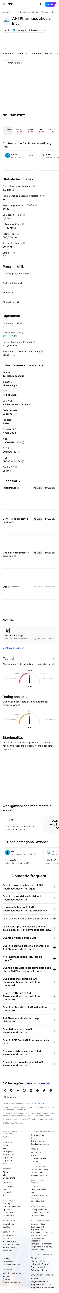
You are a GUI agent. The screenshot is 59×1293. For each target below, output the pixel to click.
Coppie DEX (8, 1160)
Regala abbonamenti (40, 1144)
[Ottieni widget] (53, 658)
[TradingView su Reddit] (51, 1090)
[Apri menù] (4, 4)
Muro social (8, 1238)
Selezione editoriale (11, 1264)
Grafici (6, 1137)
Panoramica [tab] (9, 53)
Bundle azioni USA (39, 1175)
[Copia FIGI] (23, 461)
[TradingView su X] (5, 1090)
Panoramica (36, 1152)
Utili (4, 1189)
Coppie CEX (8, 1157)
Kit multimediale (38, 1201)
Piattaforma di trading (40, 1270)
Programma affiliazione (41, 1284)
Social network (9, 1235)
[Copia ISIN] (23, 442)
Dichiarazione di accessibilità (38, 1239)
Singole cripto (9, 1154)
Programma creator (11, 1244)
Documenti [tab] (35, 53)
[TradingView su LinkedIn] (31, 1090)
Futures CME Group (39, 1170)
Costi (33, 1138)
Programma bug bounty (41, 1247)
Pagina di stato (37, 1250)
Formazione (8, 1261)
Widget (34, 1258)
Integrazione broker (39, 1281)
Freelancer (7, 1279)
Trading (6, 1258)
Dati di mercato (37, 1141)
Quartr (53, 1119)
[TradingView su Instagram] (24, 1090)
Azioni (5, 1145)
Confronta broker (38, 1158)
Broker (33, 1155)
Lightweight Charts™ (40, 1264)
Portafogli (7, 1203)
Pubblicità (35, 1278)
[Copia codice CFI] (13, 471)
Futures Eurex (37, 1173)
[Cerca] (40, 4)
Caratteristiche (37, 1135)
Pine (5, 1163)
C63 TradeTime (37, 1215)
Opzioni (6, 1209)
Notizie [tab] (48, 53)
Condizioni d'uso (38, 1224)
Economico (7, 1186)
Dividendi (7, 1192)
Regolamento (9, 1247)
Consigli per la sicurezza (41, 1244)
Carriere (34, 1198)
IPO (4, 1195)
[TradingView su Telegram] (38, 1090)
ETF (4, 1148)
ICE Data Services (38, 1103)
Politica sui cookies (39, 1235)
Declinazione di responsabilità (37, 1228)
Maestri (6, 1276)
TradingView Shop (39, 1209)
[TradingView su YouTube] (18, 1090)
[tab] (38, 488)
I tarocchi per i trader (40, 1212)
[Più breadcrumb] (14, 12)
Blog (33, 1192)
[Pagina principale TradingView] (10, 4)
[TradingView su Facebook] (11, 1090)
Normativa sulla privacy (41, 1232)
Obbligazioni (8, 1151)
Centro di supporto (39, 1195)
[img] (40, 30)
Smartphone (8, 1224)
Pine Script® (8, 1215)
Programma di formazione (42, 1287)
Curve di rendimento (12, 1206)
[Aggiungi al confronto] (31, 155)
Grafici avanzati (38, 1267)
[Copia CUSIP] (19, 452)
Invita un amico (9, 1241)
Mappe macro (9, 1212)
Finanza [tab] (22, 53)
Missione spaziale (38, 1189)
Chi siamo (35, 1186)
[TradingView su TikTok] (44, 1090)
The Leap (35, 1161)
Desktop (6, 1227)
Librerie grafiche (38, 1261)
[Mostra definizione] (34, 186)
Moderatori (7, 1250)
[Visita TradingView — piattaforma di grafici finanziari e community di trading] (14, 115)
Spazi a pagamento (11, 1282)
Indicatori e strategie (12, 1273)
